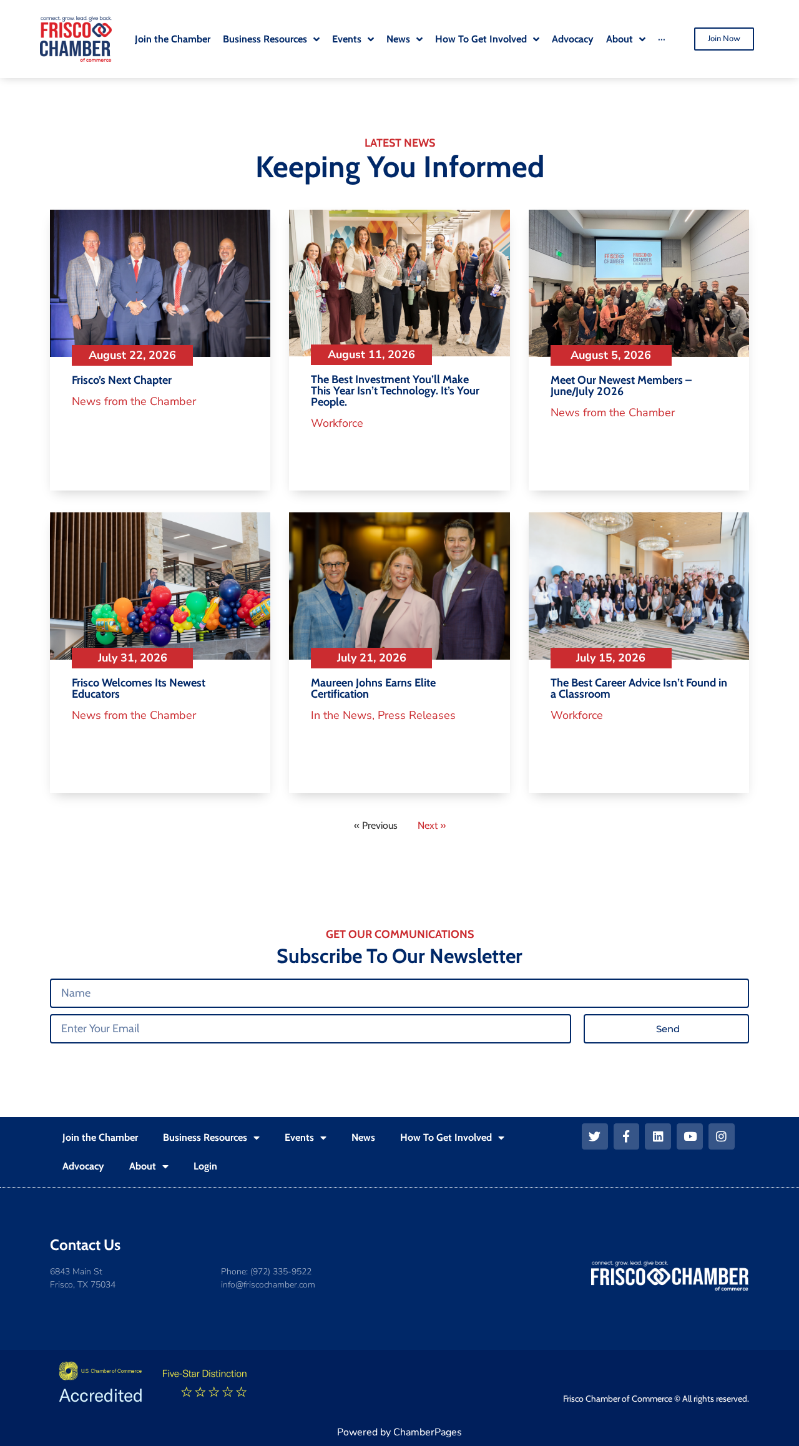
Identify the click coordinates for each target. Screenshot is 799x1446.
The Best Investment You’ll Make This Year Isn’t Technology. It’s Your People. (395, 391)
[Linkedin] (658, 1136)
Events (299, 1137)
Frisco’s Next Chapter (122, 380)
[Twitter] (595, 1136)
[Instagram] (721, 1136)
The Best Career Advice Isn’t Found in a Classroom (639, 688)
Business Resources (205, 1137)
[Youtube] (690, 1136)
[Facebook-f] (627, 1136)
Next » (432, 825)
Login (205, 1166)
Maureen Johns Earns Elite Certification (373, 688)
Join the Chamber (100, 1137)
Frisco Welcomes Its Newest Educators (138, 688)
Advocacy (83, 1166)
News (363, 1137)
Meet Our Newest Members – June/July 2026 (621, 385)
